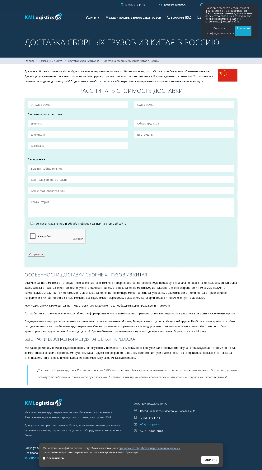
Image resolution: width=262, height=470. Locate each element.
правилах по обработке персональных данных (149, 448)
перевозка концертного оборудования (77, 430)
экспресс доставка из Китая (59, 425)
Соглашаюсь (55, 458)
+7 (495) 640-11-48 (135, 5)
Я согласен (243, 28)
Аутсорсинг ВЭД (179, 17)
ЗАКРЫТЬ (210, 460)
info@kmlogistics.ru (151, 424)
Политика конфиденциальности (219, 30)
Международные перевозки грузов (133, 17)
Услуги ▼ (93, 17)
